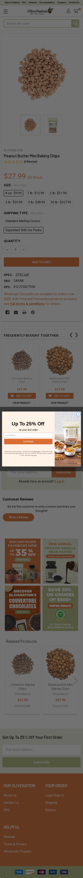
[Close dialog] (78, 414)
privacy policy (36, 451)
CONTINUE (28, 441)
